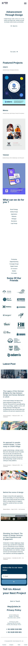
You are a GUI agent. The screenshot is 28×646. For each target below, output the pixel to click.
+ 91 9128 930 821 (14, 632)
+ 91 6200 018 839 (14, 629)
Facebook (4, 644)
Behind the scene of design (13, 492)
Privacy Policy (14, 610)
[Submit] (14, 581)
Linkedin (25, 644)
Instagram (11, 644)
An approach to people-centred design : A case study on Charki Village (12, 444)
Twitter (19, 644)
